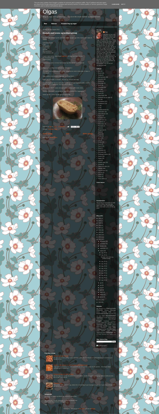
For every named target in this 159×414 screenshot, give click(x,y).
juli (101, 283)
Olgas (50, 12)
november (103, 243)
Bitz (99, 71)
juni (101, 285)
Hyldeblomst (101, 103)
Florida (100, 91)
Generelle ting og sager (104, 97)
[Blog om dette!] (73, 127)
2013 (99, 237)
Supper (100, 158)
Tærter (100, 176)
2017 (99, 227)
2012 (99, 239)
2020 (99, 223)
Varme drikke (101, 178)
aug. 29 (103, 252)
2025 (99, 218)
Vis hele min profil (101, 65)
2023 (99, 220)
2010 (99, 302)
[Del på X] (75, 127)
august (102, 250)
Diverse (100, 81)
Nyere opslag (47, 134)
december (103, 241)
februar (102, 294)
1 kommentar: (62, 126)
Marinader (100, 126)
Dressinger (101, 83)
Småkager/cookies (103, 154)
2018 (99, 225)
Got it (123, 4)
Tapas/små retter (102, 166)
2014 (99, 234)
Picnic (99, 136)
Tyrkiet (100, 174)
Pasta (99, 134)
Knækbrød (101, 117)
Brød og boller (101, 77)
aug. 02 (103, 280)
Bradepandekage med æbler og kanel (63, 374)
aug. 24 (103, 263)
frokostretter (101, 95)
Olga (106, 32)
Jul (99, 107)
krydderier (100, 121)
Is (98, 105)
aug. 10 (103, 268)
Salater (100, 142)
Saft (99, 140)
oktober (102, 246)
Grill (99, 99)
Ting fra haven (102, 170)
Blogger (93, 408)
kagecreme (64, 56)
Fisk (99, 89)
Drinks (99, 85)
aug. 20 (103, 266)
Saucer (100, 146)
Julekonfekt (101, 111)
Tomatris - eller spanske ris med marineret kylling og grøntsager (71, 365)
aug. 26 (103, 255)
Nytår (99, 132)
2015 (99, 232)
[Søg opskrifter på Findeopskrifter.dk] (102, 345)
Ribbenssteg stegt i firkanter (61, 356)
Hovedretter (101, 101)
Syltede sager (101, 162)
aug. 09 (103, 270)
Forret (99, 93)
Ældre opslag (87, 134)
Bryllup (100, 75)
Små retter (101, 152)
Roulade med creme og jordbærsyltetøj (60, 33)
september (103, 248)
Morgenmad (101, 130)
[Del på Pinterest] (79, 127)
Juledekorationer (102, 109)
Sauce (99, 144)
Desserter (100, 79)
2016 (99, 230)
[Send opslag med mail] (68, 126)
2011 (99, 300)
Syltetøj (100, 164)
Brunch (100, 73)
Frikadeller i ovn (58, 383)
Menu (99, 128)
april (101, 290)
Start (67, 134)
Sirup (99, 148)
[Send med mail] (72, 127)
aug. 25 (103, 261)
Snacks (100, 156)
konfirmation (101, 119)
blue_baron (82, 408)
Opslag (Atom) (53, 137)
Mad (45, 23)
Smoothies (101, 150)
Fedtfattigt (50, 129)
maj (101, 287)
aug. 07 (103, 273)
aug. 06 (103, 275)
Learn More (115, 4)
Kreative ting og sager (69, 23)
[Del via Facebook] (77, 127)
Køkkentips (101, 124)
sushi (99, 160)
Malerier (54, 23)
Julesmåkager (101, 113)
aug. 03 (103, 277)
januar (102, 297)
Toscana (100, 172)
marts (101, 292)
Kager (55, 129)
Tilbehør (100, 168)
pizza (99, 138)
